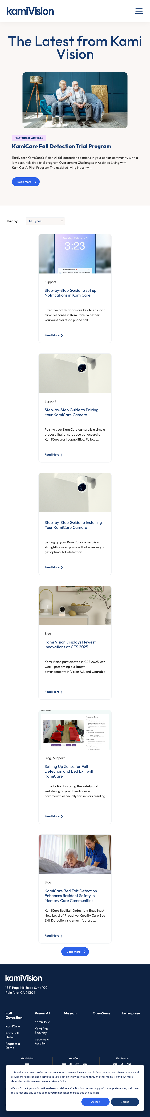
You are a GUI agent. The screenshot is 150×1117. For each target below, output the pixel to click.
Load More (74, 951)
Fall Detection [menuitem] (13, 1015)
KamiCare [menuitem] (12, 1026)
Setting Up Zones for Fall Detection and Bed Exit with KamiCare (69, 771)
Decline (125, 1101)
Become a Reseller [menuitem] (42, 1041)
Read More (28, 183)
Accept (95, 1101)
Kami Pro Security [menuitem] (41, 1031)
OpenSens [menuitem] (101, 1013)
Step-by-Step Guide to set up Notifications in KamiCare (70, 293)
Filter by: (11, 221)
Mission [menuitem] (70, 1013)
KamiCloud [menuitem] (42, 1022)
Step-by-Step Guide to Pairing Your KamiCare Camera (71, 412)
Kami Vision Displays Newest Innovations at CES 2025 (70, 644)
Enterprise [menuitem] (131, 1013)
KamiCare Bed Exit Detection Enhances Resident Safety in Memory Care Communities (71, 895)
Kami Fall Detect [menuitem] (12, 1035)
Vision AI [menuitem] (42, 1013)
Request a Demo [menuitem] (12, 1046)
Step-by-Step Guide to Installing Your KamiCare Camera (73, 525)
